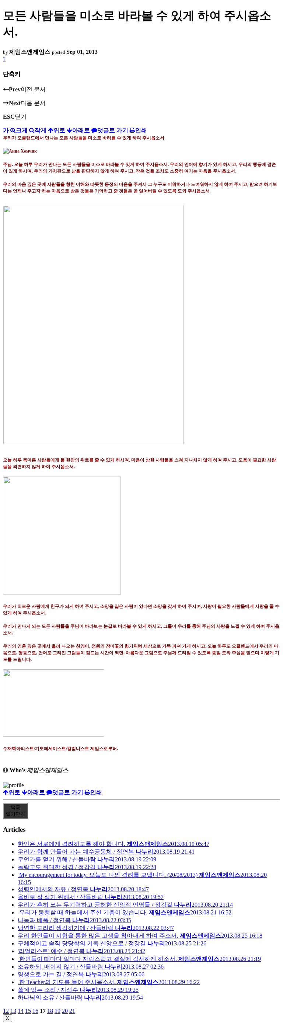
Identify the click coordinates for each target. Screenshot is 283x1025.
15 (28, 1011)
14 (21, 1011)
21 (72, 1011)
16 (35, 1011)
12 (6, 1011)
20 (65, 1011)
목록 (15, 811)
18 (50, 1011)
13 (13, 1011)
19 (57, 1011)
